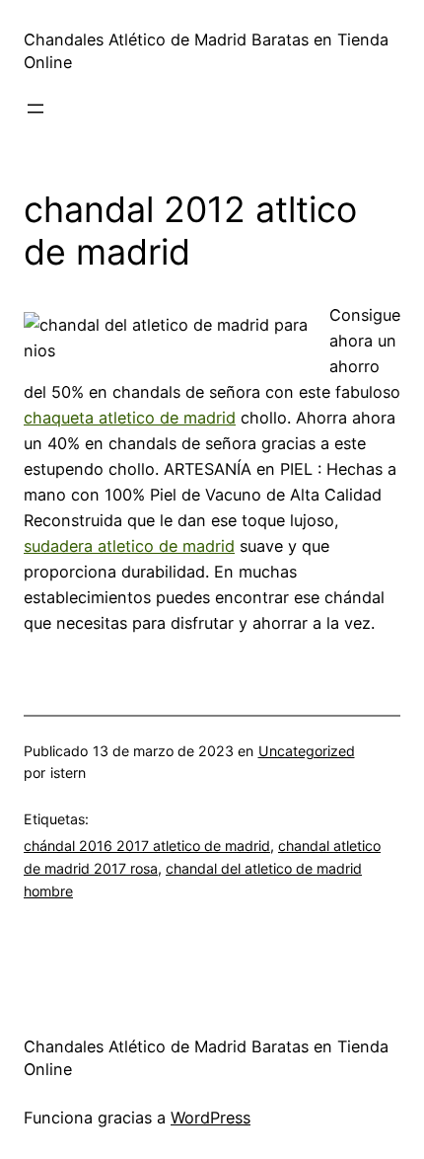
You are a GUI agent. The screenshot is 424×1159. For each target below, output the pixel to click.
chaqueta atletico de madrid (130, 417)
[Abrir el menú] (35, 108)
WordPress (210, 1117)
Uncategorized (306, 750)
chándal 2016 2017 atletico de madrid (147, 845)
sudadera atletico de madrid (129, 546)
